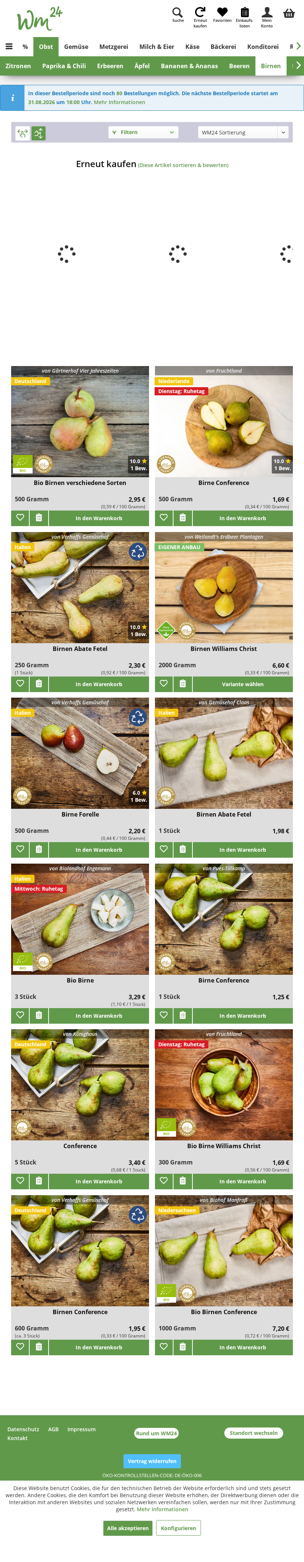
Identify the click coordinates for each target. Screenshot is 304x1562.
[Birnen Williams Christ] (224, 592)
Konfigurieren (178, 1528)
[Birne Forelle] (80, 758)
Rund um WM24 (156, 1433)
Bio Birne (80, 980)
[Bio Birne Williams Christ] (224, 1089)
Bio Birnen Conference (224, 1312)
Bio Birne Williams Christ (224, 1146)
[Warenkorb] (289, 12)
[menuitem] (289, 12)
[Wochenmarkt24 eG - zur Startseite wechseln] (39, 18)
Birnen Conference (80, 1312)
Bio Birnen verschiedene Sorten (80, 483)
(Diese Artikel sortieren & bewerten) (183, 165)
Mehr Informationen (119, 102)
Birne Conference (223, 483)
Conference (80, 1146)
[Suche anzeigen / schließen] (177, 12)
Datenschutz (23, 1429)
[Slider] (22, 133)
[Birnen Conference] (80, 1255)
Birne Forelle (80, 814)
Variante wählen (243, 684)
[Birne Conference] (224, 426)
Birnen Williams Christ (224, 649)
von (80, 370)
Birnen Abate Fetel (80, 649)
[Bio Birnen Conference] (224, 1255)
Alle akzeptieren (128, 1528)
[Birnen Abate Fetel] (80, 592)
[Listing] (39, 133)
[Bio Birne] (80, 924)
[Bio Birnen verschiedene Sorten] (80, 426)
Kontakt (17, 1438)
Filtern (128, 132)
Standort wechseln (254, 1432)
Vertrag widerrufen (152, 1461)
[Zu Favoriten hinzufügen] (20, 518)
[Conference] (80, 1089)
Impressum (81, 1429)
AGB (53, 1429)
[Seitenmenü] (9, 46)
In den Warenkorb (99, 518)
